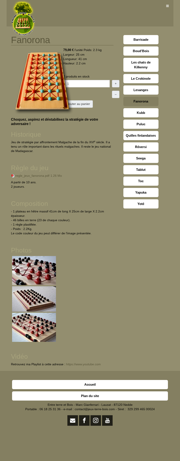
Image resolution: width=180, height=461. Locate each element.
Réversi (141, 147)
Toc (141, 181)
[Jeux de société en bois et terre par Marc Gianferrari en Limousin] (23, 6)
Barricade (140, 39)
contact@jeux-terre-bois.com (95, 409)
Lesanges (140, 90)
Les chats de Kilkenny (141, 64)
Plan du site (90, 396)
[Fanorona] (44, 82)
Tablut (141, 169)
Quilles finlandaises (141, 135)
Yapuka (140, 192)
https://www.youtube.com (83, 364)
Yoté (140, 204)
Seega (141, 158)
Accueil (90, 384)
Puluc (141, 124)
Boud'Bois (141, 51)
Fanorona (140, 101)
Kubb (141, 113)
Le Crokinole (141, 78)
